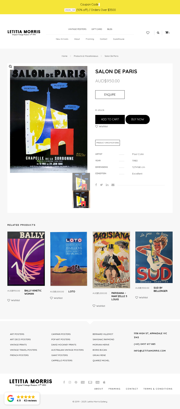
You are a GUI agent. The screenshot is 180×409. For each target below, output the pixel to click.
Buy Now (137, 119)
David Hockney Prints (63, 344)
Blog (109, 29)
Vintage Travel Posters (23, 350)
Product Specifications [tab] (107, 143)
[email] (112, 185)
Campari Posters (61, 334)
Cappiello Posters (61, 360)
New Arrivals (62, 39)
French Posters (19, 355)
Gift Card (97, 29)
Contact (103, 39)
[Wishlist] (148, 32)
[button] (10, 66)
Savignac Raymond (103, 339)
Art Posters (17, 334)
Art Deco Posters (20, 339)
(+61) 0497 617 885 (145, 344)
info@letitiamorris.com (150, 350)
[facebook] (96, 185)
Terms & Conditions (158, 388)
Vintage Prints (18, 344)
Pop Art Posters (60, 339)
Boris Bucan (100, 350)
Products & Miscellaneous (86, 56)
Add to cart (110, 119)
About (77, 39)
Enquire (110, 94)
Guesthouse (118, 39)
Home (64, 56)
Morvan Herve (101, 344)
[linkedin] (107, 185)
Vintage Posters (77, 29)
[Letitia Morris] (23, 32)
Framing (90, 39)
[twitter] (101, 185)
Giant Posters (59, 355)
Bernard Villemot (103, 334)
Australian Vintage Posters (67, 350)
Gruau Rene (99, 355)
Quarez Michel (101, 360)
